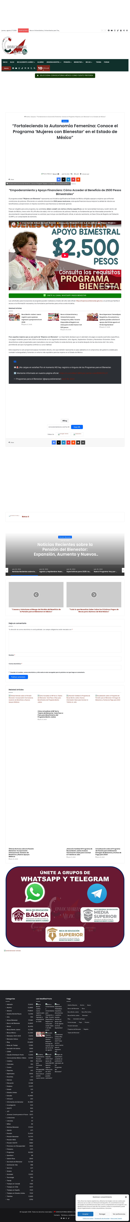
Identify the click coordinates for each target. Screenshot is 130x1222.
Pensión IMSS (11, 1139)
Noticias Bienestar (13, 1127)
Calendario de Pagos (79, 1019)
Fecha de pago (72, 1022)
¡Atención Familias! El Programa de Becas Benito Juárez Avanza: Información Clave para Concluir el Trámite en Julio (79, 852)
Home (28, 116)
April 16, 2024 (68, 379)
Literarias (10, 1121)
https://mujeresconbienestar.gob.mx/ (89, 301)
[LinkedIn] (68, 180)
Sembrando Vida (12, 1165)
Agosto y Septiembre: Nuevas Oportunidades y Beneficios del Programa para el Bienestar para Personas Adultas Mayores (65, 552)
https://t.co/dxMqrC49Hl (70, 373)
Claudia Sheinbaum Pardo (15, 1055)
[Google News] (63, 434)
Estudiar (9, 1095)
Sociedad (10, 1174)
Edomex (9, 1080)
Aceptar (85, 1214)
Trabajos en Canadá (13, 1184)
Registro (86, 1029)
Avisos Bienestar (12, 1020)
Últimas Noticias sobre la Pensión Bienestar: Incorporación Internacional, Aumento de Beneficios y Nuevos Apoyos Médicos (21, 853)
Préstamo (10, 1149)
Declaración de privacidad (102, 1218)
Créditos (9, 1061)
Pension (87, 1022)
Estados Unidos (12, 1092)
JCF (8, 1111)
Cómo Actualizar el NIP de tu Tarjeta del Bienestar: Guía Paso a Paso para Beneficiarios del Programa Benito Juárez (50, 714)
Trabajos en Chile (12, 1187)
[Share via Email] (78, 442)
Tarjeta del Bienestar (73, 1032)
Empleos (9, 1086)
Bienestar (78, 62)
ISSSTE (9, 1108)
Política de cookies (88, 1218)
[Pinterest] (73, 180)
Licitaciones (11, 1117)
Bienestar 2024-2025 (14, 1036)
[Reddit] (78, 180)
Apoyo (89, 1005)
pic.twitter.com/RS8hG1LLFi (95, 373)
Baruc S (55, 174)
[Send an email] (58, 174)
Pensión (67, 62)
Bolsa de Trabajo (12, 1045)
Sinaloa (9, 1171)
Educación (10, 1083)
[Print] (83, 442)
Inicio (5, 62)
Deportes (10, 1070)
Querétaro (10, 1155)
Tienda (98, 62)
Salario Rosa (11, 1158)
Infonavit (10, 1099)
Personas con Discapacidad (16, 1146)
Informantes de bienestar (15, 1102)
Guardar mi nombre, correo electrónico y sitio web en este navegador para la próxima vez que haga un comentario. (47, 672)
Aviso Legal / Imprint (116, 1218)
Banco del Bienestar (13, 1023)
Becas (88, 62)
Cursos (9, 1067)
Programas (10, 1152)
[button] (126, 1197)
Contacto (57, 1215)
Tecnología (10, 1177)
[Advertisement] (65, 14)
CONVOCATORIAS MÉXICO (64, 1212)
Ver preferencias (119, 1214)
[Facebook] (59, 180)
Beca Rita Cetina (86, 1012)
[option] (65, 550)
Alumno (40, 62)
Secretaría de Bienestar (14, 1162)
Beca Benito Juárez (73, 1012)
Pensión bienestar (73, 1026)
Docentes (10, 1077)
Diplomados (10, 1073)
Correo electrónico (15, 663)
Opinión (9, 1130)
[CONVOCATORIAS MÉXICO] (15, 46)
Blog (12, 62)
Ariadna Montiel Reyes (14, 1014)
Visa (8, 1199)
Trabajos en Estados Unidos (16, 1193)
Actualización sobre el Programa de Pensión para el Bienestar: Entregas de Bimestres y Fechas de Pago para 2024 (108, 852)
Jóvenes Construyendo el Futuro (17, 1114)
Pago (80, 1022)
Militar (9, 1124)
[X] (64, 180)
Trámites (9, 1196)
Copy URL (77, 427)
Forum (106, 62)
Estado (9, 1089)
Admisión (10, 1004)
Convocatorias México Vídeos (16, 1058)
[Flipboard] (77, 434)
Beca (83, 1008)
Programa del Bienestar (74, 1029)
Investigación (11, 1105)
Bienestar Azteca (12, 1039)
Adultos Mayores (72, 1005)
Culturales (10, 1064)
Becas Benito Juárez (25, 62)
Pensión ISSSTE (12, 1143)
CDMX (9, 1051)
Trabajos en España (13, 1190)
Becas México (11, 1033)
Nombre (12, 655)
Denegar (102, 1214)
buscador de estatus (13, 1048)
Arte (8, 1017)
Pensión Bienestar (65, 537)
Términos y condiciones (68, 1215)
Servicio (9, 1168)
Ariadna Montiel (53, 62)
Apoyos (33, 116)
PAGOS (6, 68)
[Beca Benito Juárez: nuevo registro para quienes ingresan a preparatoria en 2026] (14, 317)
